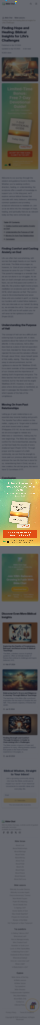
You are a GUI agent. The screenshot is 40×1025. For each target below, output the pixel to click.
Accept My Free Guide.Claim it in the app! (20, 534)
